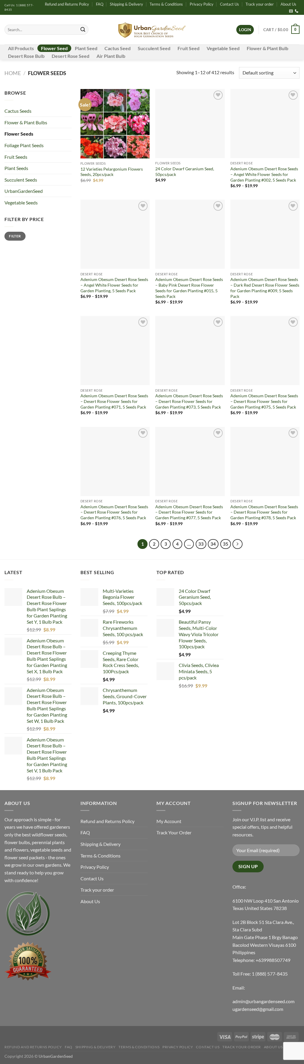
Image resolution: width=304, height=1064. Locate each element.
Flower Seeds (18, 133)
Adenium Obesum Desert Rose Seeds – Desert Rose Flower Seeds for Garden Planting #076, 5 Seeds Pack (114, 512)
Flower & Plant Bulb (267, 48)
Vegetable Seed (223, 48)
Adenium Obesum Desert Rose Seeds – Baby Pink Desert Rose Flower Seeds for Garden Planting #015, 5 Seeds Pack (189, 287)
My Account (168, 821)
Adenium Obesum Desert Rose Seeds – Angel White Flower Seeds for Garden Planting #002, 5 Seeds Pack (264, 174)
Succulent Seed (154, 48)
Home (12, 73)
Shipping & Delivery (126, 4)
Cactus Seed (117, 48)
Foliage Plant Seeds (24, 145)
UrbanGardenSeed (23, 191)
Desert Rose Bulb (26, 56)
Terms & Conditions (166, 4)
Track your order (260, 4)
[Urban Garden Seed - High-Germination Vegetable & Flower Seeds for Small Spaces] (152, 29)
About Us (288, 4)
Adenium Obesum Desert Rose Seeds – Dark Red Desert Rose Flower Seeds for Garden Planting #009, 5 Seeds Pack (264, 287)
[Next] (237, 544)
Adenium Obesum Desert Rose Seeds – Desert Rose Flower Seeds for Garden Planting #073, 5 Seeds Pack (189, 401)
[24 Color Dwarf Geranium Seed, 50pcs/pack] (189, 123)
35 (225, 544)
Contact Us (229, 4)
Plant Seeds (16, 168)
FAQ (99, 4)
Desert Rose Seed (70, 56)
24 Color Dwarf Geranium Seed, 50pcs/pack (184, 171)
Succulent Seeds (20, 179)
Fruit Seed (189, 48)
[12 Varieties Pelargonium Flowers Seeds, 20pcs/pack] (115, 123)
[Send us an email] (291, 11)
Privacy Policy (201, 4)
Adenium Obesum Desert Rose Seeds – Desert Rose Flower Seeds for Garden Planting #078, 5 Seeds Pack (264, 512)
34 (213, 544)
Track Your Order (173, 832)
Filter (15, 236)
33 (201, 544)
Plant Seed (86, 48)
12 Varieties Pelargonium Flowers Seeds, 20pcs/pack (111, 171)
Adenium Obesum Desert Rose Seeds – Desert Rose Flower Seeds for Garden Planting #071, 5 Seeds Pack (114, 401)
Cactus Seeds (17, 111)
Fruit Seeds (15, 157)
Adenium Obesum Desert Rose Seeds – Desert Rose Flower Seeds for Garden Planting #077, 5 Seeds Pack (189, 512)
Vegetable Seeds (21, 202)
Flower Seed (54, 48)
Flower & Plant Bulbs (25, 122)
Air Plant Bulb (110, 56)
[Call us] (296, 11)
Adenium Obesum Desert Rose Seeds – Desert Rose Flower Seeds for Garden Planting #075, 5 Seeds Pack (264, 401)
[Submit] (83, 30)
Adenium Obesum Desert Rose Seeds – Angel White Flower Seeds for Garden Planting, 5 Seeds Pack (114, 285)
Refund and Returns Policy (67, 4)
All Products (21, 48)
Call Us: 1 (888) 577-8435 (18, 7)
